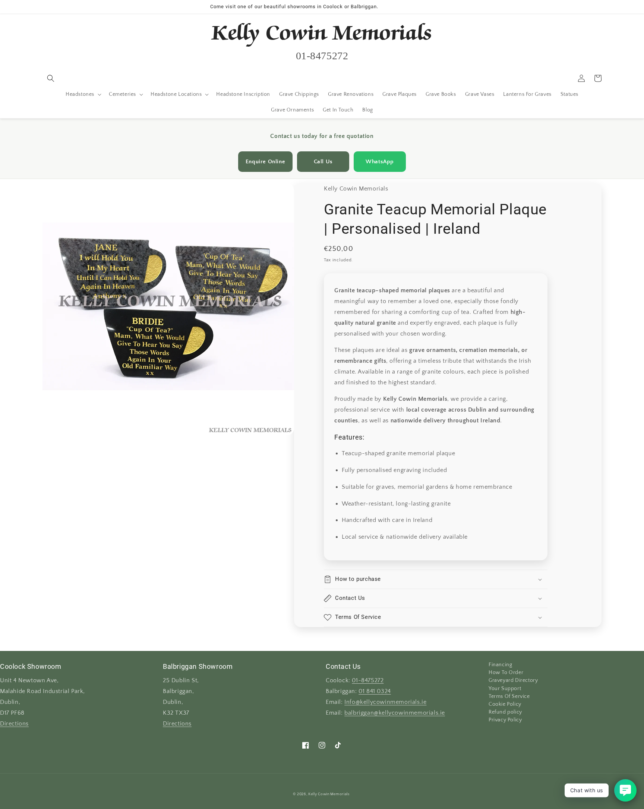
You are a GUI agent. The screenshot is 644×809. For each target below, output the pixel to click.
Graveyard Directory (513, 680)
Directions (14, 723)
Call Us (323, 161)
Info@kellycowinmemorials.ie (385, 702)
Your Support (505, 689)
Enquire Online (265, 161)
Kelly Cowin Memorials (329, 794)
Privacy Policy (505, 720)
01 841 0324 (375, 691)
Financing (500, 665)
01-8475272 (367, 680)
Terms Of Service (509, 696)
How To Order (506, 673)
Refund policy (505, 712)
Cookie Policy (505, 704)
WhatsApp (380, 161)
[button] (50, 78)
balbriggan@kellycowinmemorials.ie (394, 713)
